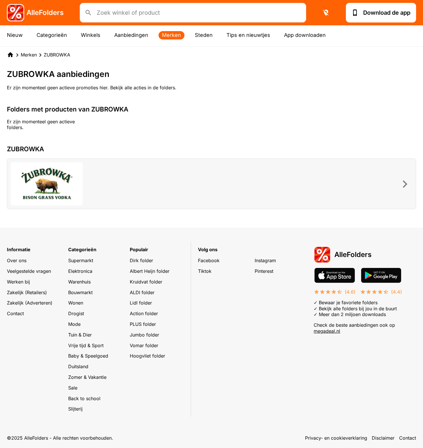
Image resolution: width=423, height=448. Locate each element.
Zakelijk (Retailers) (27, 292)
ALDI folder (142, 292)
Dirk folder (141, 260)
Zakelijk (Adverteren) (29, 303)
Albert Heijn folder (149, 271)
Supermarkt (80, 260)
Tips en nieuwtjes (248, 35)
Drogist (76, 313)
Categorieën (52, 35)
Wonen (75, 303)
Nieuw (15, 35)
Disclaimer (383, 438)
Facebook (209, 260)
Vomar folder (144, 345)
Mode (74, 324)
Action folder (144, 313)
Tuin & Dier (80, 335)
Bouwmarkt (80, 292)
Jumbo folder (144, 335)
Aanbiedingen (131, 35)
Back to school (84, 398)
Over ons (16, 260)
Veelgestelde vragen (29, 271)
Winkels (90, 35)
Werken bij (18, 282)
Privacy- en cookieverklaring (336, 438)
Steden (204, 35)
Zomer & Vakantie (87, 377)
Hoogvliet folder (147, 356)
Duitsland (78, 366)
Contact (15, 313)
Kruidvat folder (146, 282)
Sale (72, 388)
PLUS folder (143, 324)
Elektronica (80, 271)
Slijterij (75, 409)
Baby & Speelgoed (88, 356)
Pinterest (264, 271)
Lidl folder (141, 303)
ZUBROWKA (57, 55)
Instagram (265, 260)
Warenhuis (79, 282)
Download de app (386, 12)
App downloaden (305, 35)
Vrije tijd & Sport (86, 345)
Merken (171, 35)
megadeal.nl (327, 331)
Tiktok (205, 271)
